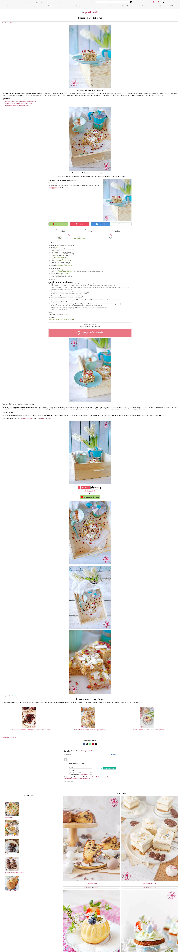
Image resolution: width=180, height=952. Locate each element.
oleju (56, 247)
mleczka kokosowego (65, 271)
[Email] (96, 743)
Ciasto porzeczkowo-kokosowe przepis (149, 730)
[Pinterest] (93, 743)
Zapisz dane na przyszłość (75, 772)
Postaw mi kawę (59, 224)
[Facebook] (83, 743)
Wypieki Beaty (90, 12)
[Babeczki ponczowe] (91, 891)
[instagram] (153, 2)
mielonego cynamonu (64, 260)
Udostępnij (101, 224)
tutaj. (15, 696)
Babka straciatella (91, 883)
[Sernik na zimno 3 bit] (149, 797)
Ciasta (39, 2)
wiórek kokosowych (60, 257)
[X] (87, 743)
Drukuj (122, 224)
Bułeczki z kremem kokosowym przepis (90, 730)
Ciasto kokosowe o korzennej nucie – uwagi (18, 103)
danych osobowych (84, 774)
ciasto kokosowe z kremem (25, 418)
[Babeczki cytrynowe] (149, 891)
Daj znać (84, 334)
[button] (50, 188)
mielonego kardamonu (65, 265)
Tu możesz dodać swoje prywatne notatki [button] (61, 319)
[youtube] (161, 2)
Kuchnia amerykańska (79, 238)
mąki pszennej (59, 254)
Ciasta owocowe (46, 2)
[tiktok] (163, 2)
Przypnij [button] (80, 224)
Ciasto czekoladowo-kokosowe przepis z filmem (31, 730)
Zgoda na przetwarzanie (79, 774)
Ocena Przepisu (73, 763)
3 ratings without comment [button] (89, 751)
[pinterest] (158, 2)
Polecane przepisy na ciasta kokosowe (17, 105)
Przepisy (35, 2)
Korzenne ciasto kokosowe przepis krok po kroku (20, 101)
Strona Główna (28, 2)
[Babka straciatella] (91, 797)
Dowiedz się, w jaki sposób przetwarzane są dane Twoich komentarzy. (86, 777)
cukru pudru (58, 270)
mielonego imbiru (62, 259)
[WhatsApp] (90, 743)
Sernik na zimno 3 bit (149, 883)
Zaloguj (114, 754)
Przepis (85, 487)
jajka (53, 250)
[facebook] (156, 2)
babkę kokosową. (46, 418)
